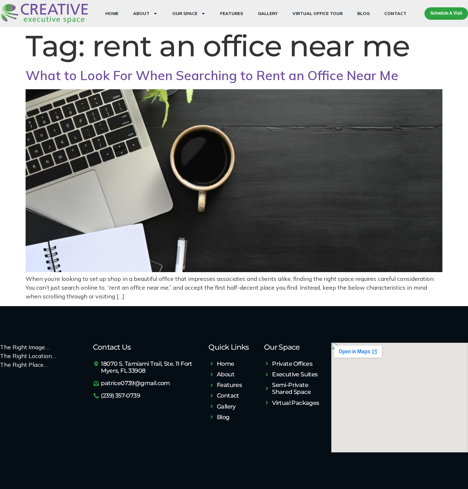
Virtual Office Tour (317, 13)
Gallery (268, 13)
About (141, 13)
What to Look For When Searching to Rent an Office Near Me (212, 75)
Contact (395, 13)
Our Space (184, 13)
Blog (363, 13)
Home (111, 13)
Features (231, 13)
